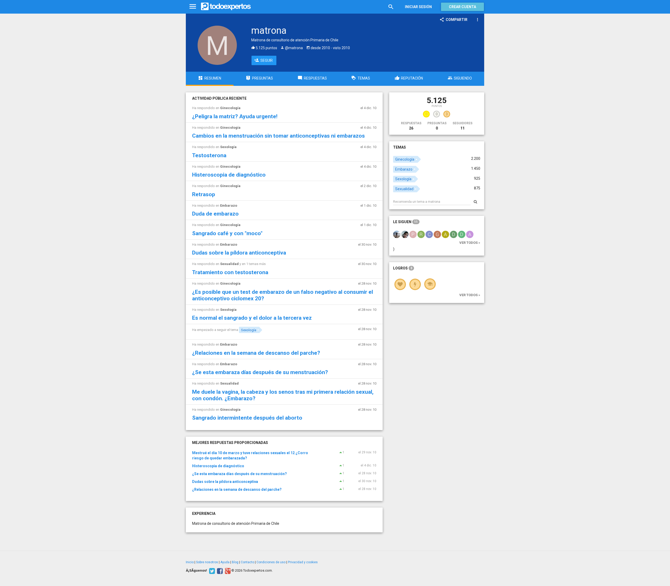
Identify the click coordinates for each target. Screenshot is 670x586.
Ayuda (225, 562)
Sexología (228, 147)
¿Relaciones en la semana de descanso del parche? (256, 353)
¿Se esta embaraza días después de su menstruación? (260, 372)
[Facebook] (219, 570)
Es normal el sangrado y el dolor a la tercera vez (252, 318)
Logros (402, 268)
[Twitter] (211, 570)
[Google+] (227, 570)
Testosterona (209, 155)
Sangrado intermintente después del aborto (247, 418)
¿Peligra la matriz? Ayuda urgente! (234, 116)
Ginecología (230, 108)
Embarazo (228, 205)
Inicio (190, 562)
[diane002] (461, 234)
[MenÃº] (193, 6)
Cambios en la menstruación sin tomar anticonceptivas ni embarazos (278, 136)
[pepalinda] (413, 234)
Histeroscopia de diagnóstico (229, 175)
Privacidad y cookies (303, 562)
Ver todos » (469, 243)
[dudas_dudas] (453, 234)
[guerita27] (437, 234)
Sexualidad (229, 264)
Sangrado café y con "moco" (227, 233)
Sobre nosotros (207, 562)
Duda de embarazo (215, 214)
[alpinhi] (445, 234)
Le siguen (405, 222)
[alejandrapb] (469, 234)
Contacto (247, 562)
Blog (235, 562)
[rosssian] (421, 234)
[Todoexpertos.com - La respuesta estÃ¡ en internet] (226, 6)
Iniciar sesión (418, 7)
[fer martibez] (396, 234)
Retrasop (203, 194)
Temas (399, 147)
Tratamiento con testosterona (230, 272)
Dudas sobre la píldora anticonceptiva (239, 253)
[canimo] (429, 234)
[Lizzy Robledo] (405, 234)
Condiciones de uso (271, 562)
